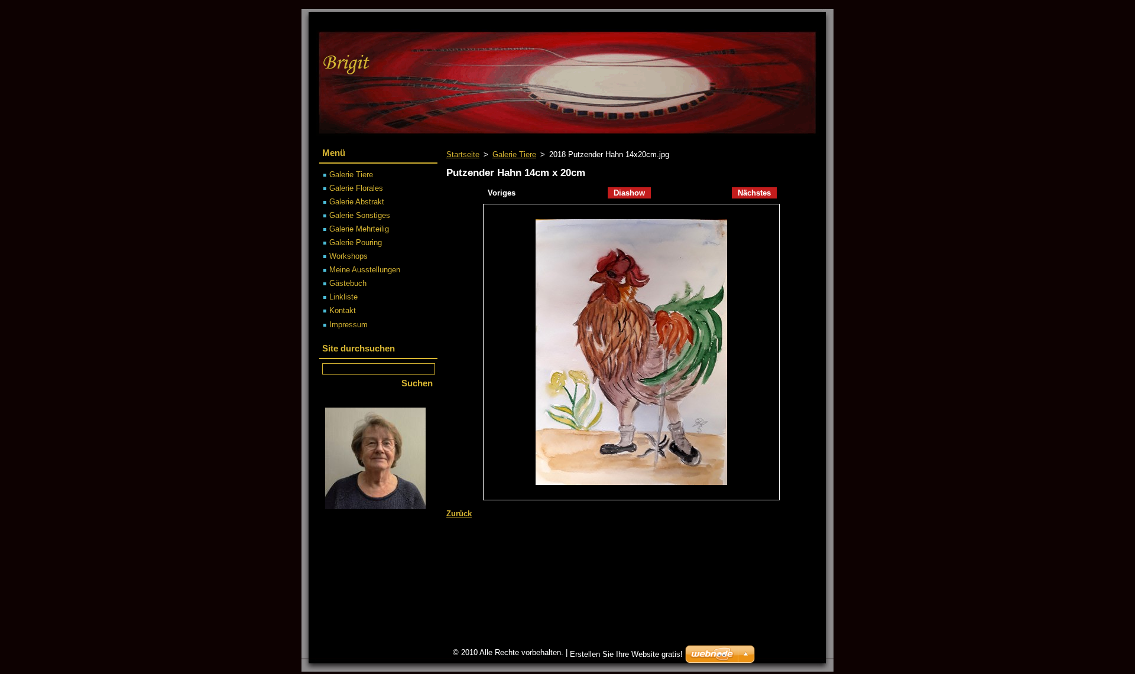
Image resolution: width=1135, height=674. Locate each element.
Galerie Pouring (355, 242)
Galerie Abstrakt (356, 201)
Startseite (462, 154)
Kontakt (342, 310)
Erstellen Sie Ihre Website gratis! (626, 654)
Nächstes (754, 192)
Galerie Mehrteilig (359, 228)
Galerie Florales (356, 188)
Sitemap (719, 21)
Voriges (501, 192)
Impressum (348, 324)
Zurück (459, 513)
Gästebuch (348, 283)
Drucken (795, 21)
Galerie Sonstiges (359, 215)
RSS (757, 21)
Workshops (348, 256)
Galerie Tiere (514, 154)
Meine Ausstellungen (364, 269)
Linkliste (343, 296)
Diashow (629, 192)
